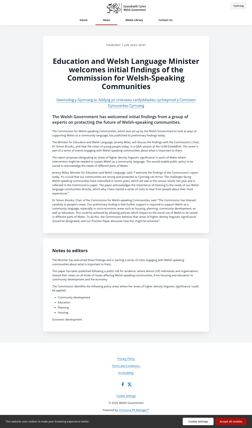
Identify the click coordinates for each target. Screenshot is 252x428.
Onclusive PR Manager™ (134, 410)
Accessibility (126, 373)
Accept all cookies (231, 421)
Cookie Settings (126, 396)
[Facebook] (123, 384)
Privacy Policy (126, 358)
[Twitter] (129, 384)
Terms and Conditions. (126, 366)
